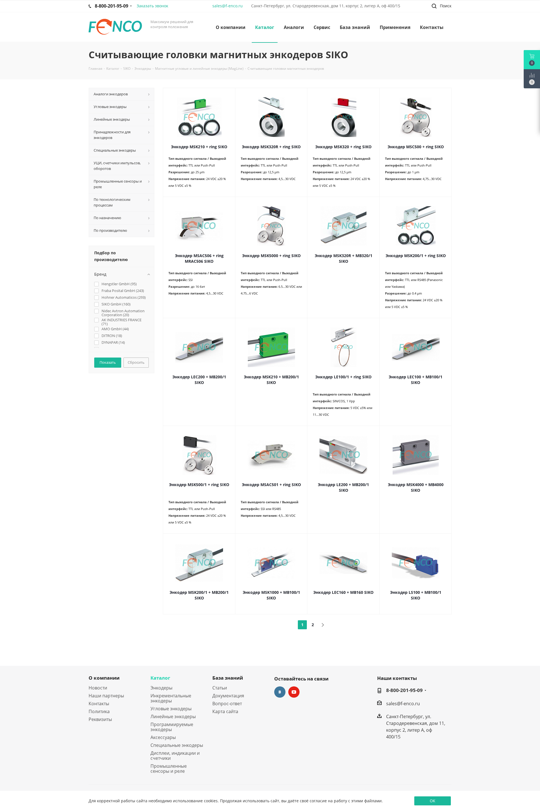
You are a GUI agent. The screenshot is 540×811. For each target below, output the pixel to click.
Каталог (160, 678)
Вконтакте (279, 692)
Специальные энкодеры (176, 745)
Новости (98, 688)
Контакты (99, 703)
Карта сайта (225, 711)
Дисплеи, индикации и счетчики (175, 755)
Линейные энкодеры (173, 716)
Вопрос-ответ (227, 703)
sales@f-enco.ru (227, 5)
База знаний (227, 678)
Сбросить (136, 362)
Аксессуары (163, 737)
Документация (228, 696)
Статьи (219, 688)
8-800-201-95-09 (404, 690)
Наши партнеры (106, 696)
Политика (99, 711)
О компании (104, 678)
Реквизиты (100, 719)
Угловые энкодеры (171, 709)
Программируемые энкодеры (171, 727)
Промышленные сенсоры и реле (168, 768)
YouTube (294, 692)
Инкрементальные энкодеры (170, 698)
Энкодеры (161, 688)
